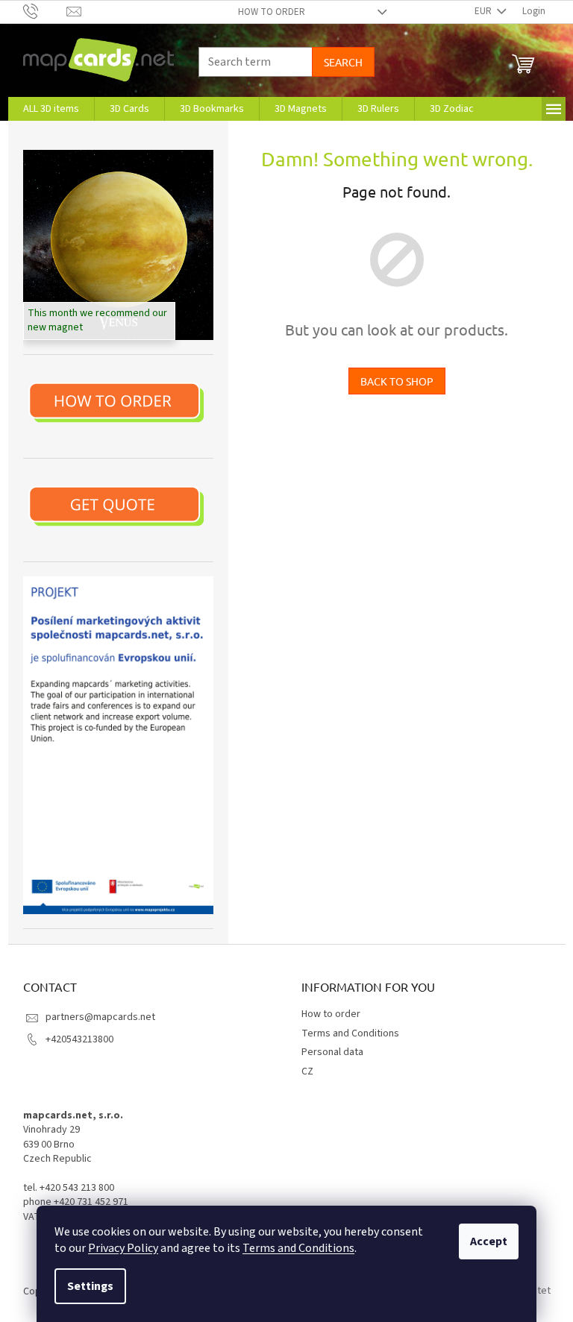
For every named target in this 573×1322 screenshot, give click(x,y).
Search (343, 62)
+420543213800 (79, 1039)
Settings (90, 1286)
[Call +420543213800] (45, 11)
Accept (488, 1241)
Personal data (332, 1052)
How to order (271, 12)
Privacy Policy (123, 1248)
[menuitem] (51, 109)
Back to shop (396, 381)
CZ (307, 1071)
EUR (484, 11)
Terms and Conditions (298, 1248)
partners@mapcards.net (100, 1017)
